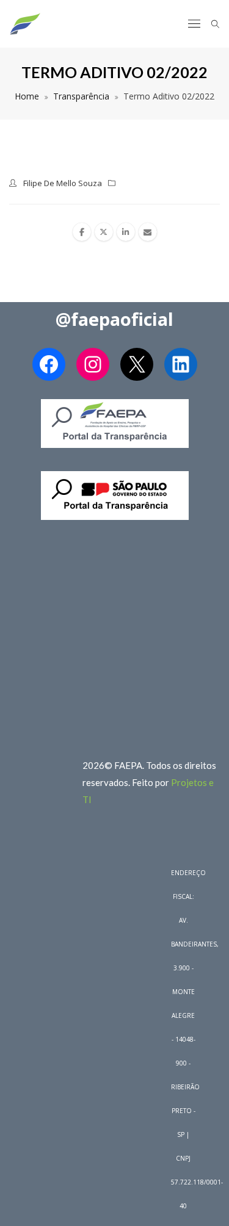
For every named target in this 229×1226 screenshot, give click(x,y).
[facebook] (82, 232)
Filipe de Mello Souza (62, 183)
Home (27, 96)
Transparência (81, 96)
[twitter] (104, 232)
